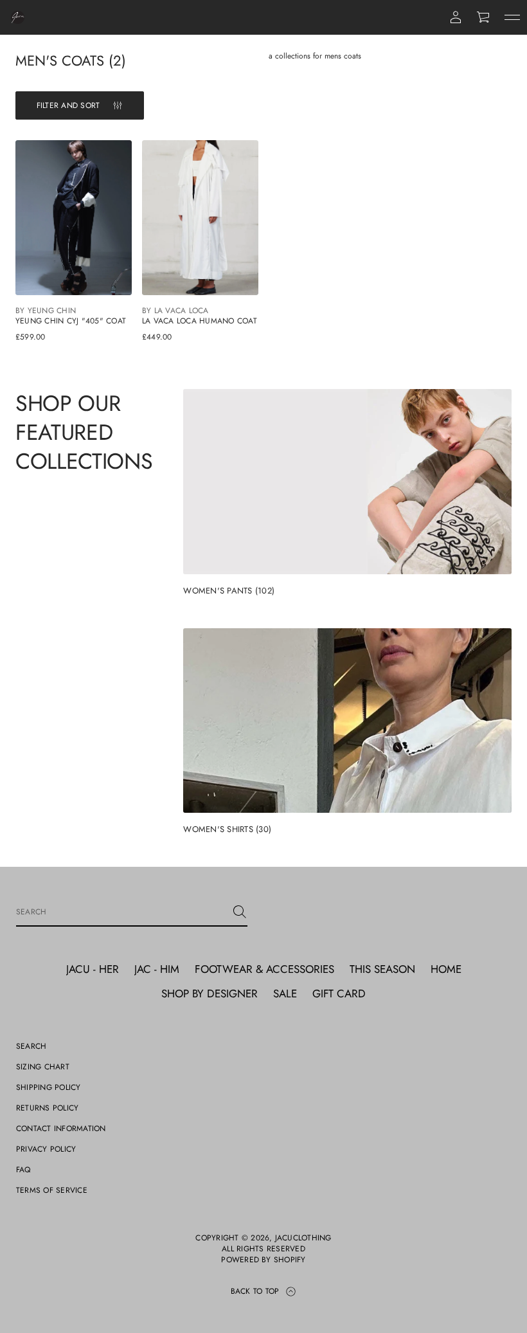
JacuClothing (303, 1238)
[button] (484, 17)
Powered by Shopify (263, 1260)
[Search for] (239, 912)
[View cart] (484, 17)
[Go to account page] (456, 17)
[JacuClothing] (17, 17)
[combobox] (121, 911)
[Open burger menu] (512, 17)
